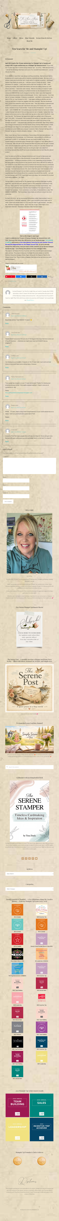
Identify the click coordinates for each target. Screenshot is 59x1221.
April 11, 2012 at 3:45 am (18, 379)
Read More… (30, 300)
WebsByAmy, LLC (35, 1209)
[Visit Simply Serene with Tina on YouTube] (29, 752)
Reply (7, 323)
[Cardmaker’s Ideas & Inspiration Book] (29, 841)
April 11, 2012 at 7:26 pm (18, 432)
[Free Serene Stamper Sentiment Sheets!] (29, 650)
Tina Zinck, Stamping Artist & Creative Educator (29, 21)
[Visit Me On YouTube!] (29, 543)
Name (5, 477)
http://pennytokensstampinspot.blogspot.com (18, 392)
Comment (6, 456)
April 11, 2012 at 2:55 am (18, 358)
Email (5, 485)
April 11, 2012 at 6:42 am (18, 407)
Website (5, 493)
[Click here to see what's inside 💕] (29, 712)
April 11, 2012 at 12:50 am (19, 335)
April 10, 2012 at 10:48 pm (19, 316)
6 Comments (33, 52)
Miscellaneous (13, 281)
